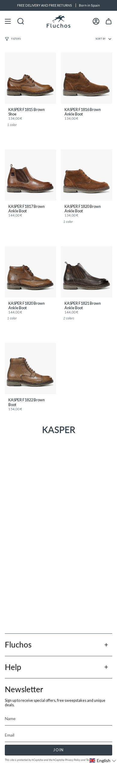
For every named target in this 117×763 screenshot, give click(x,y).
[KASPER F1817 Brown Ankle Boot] (30, 175)
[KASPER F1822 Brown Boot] (30, 368)
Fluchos (18, 644)
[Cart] (108, 21)
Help (13, 667)
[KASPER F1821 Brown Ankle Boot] (86, 272)
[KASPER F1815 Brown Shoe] (30, 78)
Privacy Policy (72, 760)
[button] (103, 760)
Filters (16, 38)
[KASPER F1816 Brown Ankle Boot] (86, 78)
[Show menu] (8, 21)
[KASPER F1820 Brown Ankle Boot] (86, 175)
